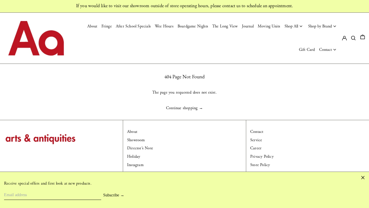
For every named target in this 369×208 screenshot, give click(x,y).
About (132, 131)
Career (255, 148)
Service (256, 140)
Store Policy (260, 165)
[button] (362, 38)
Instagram (135, 165)
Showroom (136, 140)
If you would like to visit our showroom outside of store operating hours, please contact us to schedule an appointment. (184, 6)
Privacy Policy (262, 156)
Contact (256, 131)
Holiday (133, 156)
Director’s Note (140, 148)
